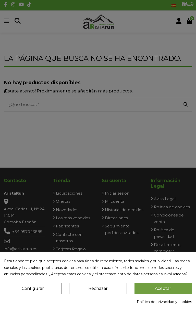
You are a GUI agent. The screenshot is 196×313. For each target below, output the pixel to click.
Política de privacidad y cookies (164, 302)
